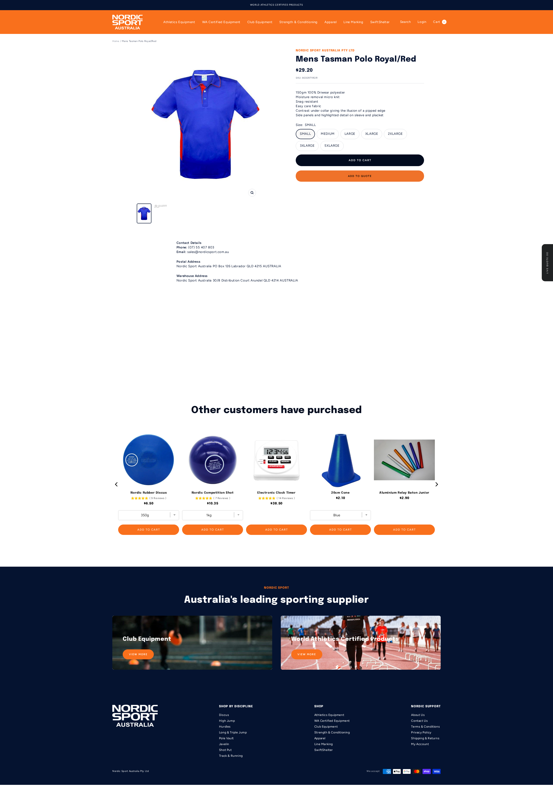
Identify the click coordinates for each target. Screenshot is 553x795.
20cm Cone (340, 492)
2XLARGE (395, 134)
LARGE (350, 134)
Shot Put (225, 750)
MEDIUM (328, 134)
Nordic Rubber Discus (148, 492)
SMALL (305, 134)
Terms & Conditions (425, 726)
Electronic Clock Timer (276, 492)
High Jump (227, 721)
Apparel (330, 22)
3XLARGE (307, 146)
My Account (420, 744)
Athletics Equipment (179, 22)
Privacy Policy (421, 732)
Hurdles (225, 726)
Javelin (224, 744)
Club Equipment (259, 22)
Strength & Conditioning (298, 22)
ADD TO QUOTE (360, 176)
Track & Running (231, 756)
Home (115, 41)
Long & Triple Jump (233, 732)
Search (405, 22)
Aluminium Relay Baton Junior (404, 492)
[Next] (436, 484)
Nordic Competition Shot (213, 492)
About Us (418, 715)
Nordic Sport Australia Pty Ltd (325, 50)
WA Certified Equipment (221, 22)
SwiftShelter (380, 22)
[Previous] (116, 484)
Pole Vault (226, 738)
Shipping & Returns (425, 738)
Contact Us (419, 721)
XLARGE (371, 134)
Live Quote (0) (547, 263)
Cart (439, 22)
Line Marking (353, 22)
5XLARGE (331, 146)
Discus (224, 715)
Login (422, 22)
